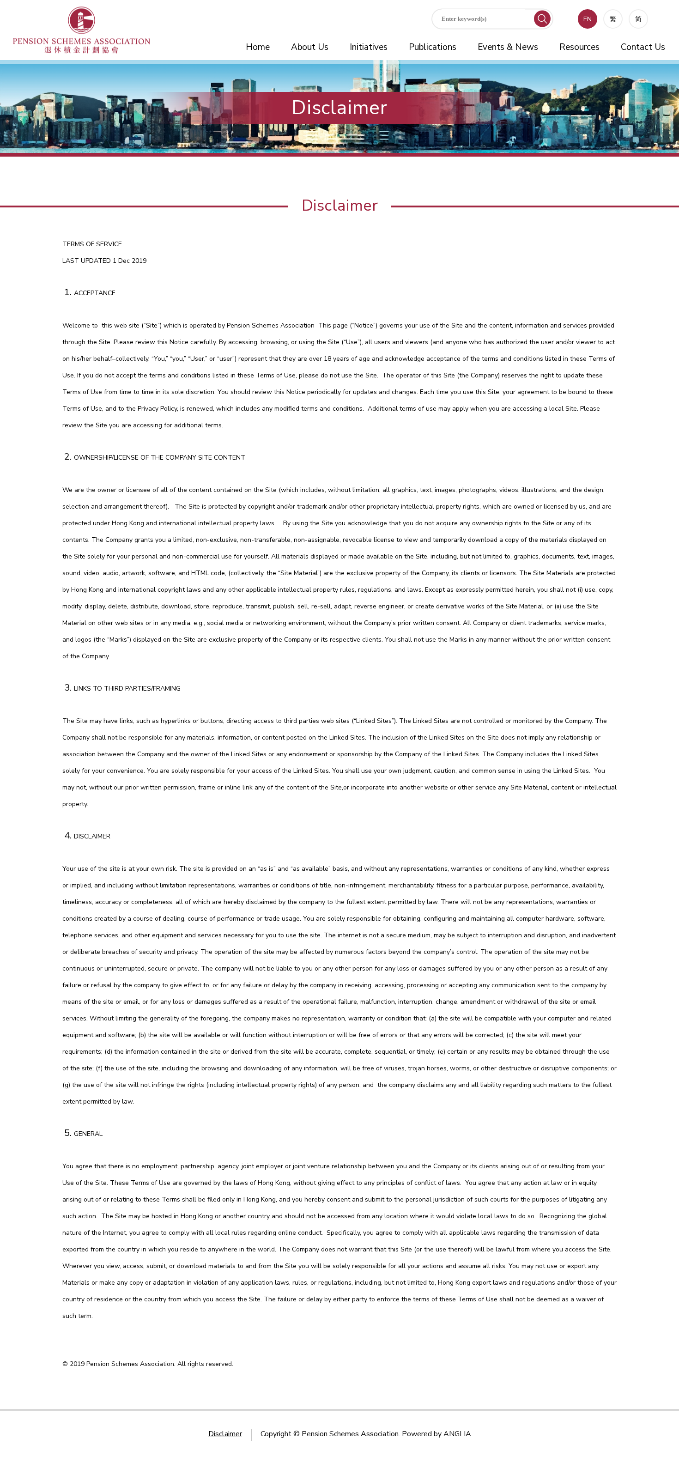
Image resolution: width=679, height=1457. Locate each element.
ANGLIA (457, 1434)
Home (258, 47)
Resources (579, 47)
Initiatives (369, 47)
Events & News (508, 47)
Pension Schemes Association (350, 1434)
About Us (309, 47)
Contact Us (643, 47)
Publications (432, 47)
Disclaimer (225, 1434)
